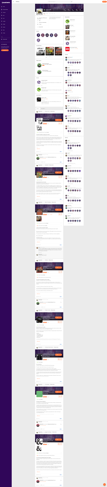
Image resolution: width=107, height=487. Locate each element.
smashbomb (38, 85)
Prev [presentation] (48, 56)
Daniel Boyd (69, 115)
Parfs (39, 247)
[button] (46, 57)
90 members (42, 81)
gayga (68, 67)
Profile (17, 1)
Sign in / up (4, 50)
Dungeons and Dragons (47, 439)
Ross (68, 95)
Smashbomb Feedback (44, 80)
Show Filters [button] (43, 108)
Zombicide (45, 267)
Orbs (52, 13)
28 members (42, 88)
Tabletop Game (45, 123)
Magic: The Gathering (59, 53)
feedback (41, 85)
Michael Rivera (69, 205)
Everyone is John (40, 53)
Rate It (57, 172)
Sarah (68, 105)
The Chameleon (47, 384)
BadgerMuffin (40, 254)
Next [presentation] (49, 56)
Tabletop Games (52, 111)
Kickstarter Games (43, 87)
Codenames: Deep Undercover (49, 347)
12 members (71, 48)
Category (37, 108)
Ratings (47, 13)
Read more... (38, 148)
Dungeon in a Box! (43, 97)
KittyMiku (68, 215)
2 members (71, 37)
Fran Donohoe (69, 165)
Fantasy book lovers (72, 30)
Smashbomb (69, 90)
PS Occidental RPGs (72, 36)
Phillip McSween (69, 57)
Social (50, 13)
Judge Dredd (48, 53)
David (68, 195)
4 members (71, 26)
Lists (54, 13)
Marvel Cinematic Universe (73, 47)
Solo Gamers (71, 25)
